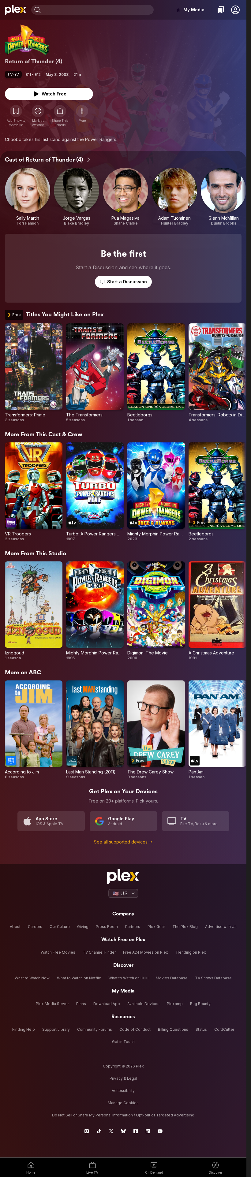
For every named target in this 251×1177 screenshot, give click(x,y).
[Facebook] (135, 1131)
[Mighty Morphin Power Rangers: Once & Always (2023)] (156, 492)
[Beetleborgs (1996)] (156, 373)
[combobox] (98, 10)
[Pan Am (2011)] (217, 730)
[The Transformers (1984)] (95, 373)
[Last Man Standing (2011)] (95, 730)
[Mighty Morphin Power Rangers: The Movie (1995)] (95, 611)
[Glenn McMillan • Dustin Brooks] (223, 197)
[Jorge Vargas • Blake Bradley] (76, 197)
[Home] (15, 10)
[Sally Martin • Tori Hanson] (27, 197)
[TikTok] (99, 1131)
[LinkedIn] (148, 1131)
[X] (111, 1131)
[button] (235, 10)
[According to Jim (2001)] (33, 730)
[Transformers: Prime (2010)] (33, 373)
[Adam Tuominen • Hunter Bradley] (174, 197)
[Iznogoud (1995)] (33, 611)
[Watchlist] (221, 10)
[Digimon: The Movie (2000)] (156, 611)
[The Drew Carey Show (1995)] (156, 730)
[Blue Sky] (123, 1131)
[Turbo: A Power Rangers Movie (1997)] (95, 492)
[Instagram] (87, 1131)
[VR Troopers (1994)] (33, 492)
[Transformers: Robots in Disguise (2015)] (217, 373)
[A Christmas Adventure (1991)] (217, 611)
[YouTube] (160, 1131)
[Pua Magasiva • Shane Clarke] (125, 197)
